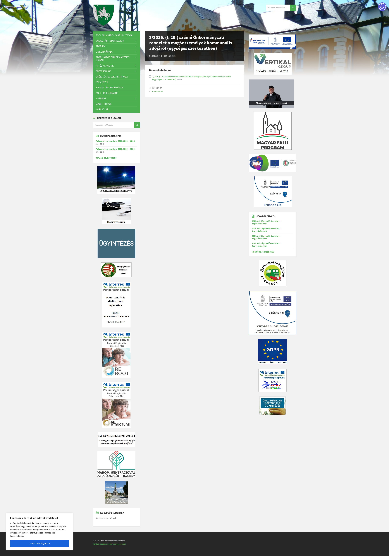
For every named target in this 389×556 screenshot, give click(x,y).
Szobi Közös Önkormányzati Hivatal (112, 59)
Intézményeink (105, 65)
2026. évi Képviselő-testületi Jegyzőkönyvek (266, 222)
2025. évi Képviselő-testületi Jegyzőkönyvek (266, 229)
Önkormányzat (105, 51)
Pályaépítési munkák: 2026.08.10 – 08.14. (115, 141)
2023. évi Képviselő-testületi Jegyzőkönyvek (266, 244)
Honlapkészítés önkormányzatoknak (109, 543)
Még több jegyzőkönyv (263, 252)
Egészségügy (103, 71)
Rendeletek (157, 91)
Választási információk (110, 40)
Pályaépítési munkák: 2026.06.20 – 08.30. (115, 149)
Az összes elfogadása (39, 543)
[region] (39, 531)
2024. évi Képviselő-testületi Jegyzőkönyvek (266, 237)
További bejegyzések (106, 158)
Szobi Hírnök (104, 103)
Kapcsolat (102, 109)
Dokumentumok (168, 55)
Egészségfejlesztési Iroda (112, 76)
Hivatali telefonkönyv (109, 87)
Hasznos (101, 98)
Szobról (101, 46)
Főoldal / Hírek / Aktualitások (114, 35)
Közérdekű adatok (107, 92)
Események (102, 82)
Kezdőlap (153, 55)
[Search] (293, 8)
